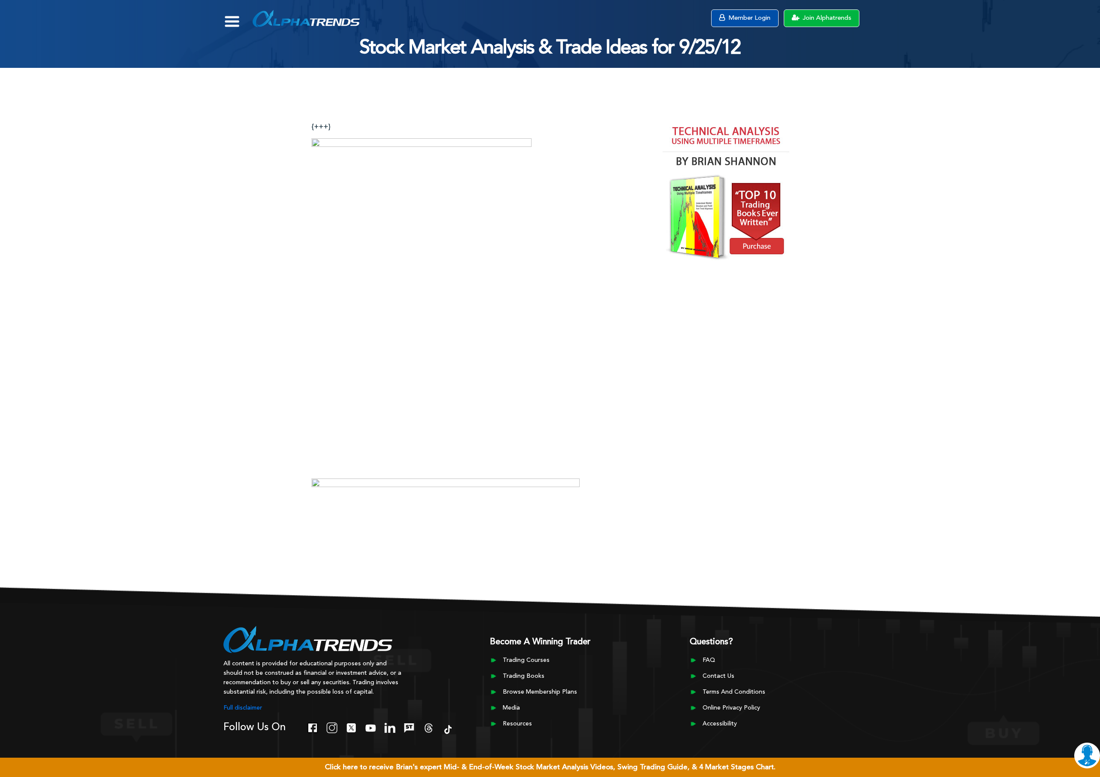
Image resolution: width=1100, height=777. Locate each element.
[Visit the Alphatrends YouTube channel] (370, 727)
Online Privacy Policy (731, 708)
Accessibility (720, 724)
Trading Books (523, 676)
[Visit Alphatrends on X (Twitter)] (351, 727)
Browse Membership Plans (540, 692)
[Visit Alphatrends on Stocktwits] (409, 727)
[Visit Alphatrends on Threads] (428, 727)
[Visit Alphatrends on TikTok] (448, 728)
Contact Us (718, 676)
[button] (238, 17)
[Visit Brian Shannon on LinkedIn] (390, 727)
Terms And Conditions (734, 692)
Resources (517, 724)
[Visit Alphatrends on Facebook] (312, 727)
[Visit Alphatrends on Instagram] (332, 727)
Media (511, 708)
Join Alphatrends (826, 18)
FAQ (709, 660)
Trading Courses (526, 660)
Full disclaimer (242, 708)
